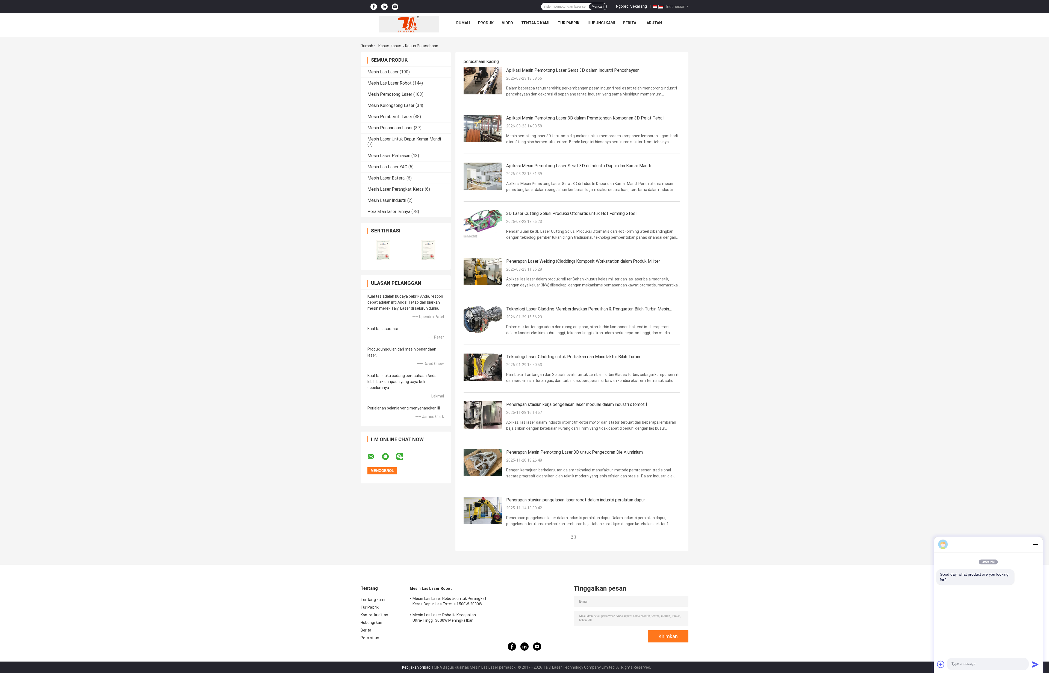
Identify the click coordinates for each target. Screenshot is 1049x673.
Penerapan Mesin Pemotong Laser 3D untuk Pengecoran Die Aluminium (574, 452)
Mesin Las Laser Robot (389, 83)
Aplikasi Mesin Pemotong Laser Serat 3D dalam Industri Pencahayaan (573, 70)
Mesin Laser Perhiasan (388, 155)
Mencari (598, 6)
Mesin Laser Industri (386, 200)
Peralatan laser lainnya (388, 211)
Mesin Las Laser (383, 71)
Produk (486, 23)
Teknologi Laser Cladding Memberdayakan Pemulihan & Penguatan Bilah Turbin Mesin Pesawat (587, 309)
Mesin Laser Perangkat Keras (395, 189)
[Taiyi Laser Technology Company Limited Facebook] (374, 6)
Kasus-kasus (389, 46)
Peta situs (370, 638)
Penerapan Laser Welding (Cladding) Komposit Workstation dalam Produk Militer (583, 261)
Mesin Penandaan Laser (390, 127)
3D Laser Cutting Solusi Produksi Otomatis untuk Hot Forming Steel (571, 213)
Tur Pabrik (568, 23)
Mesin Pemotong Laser (389, 94)
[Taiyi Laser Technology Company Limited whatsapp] (389, 456)
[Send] (1035, 664)
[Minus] (1035, 544)
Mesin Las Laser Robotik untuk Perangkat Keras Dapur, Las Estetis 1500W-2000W (449, 601)
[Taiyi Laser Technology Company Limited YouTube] (395, 6)
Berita (629, 23)
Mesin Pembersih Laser (389, 116)
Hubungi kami (601, 23)
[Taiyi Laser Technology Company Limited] (409, 24)
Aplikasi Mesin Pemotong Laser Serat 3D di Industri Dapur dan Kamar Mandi (578, 165)
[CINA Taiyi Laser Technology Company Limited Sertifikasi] (383, 250)
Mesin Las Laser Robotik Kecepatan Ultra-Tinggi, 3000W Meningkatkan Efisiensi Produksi (444, 618)
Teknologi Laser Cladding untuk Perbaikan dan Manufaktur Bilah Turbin (573, 356)
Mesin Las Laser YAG (387, 166)
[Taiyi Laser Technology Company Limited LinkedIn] (384, 6)
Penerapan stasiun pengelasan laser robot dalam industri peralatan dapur (575, 499)
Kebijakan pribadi (416, 667)
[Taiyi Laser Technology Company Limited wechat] (403, 456)
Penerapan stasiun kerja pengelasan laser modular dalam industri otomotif (576, 404)
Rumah (463, 23)
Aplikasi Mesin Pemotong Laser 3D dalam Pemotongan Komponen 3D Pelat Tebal (585, 118)
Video (507, 23)
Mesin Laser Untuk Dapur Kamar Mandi (404, 139)
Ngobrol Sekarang (631, 6)
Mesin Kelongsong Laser (390, 105)
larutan (653, 23)
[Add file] (941, 664)
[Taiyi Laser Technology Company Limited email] (374, 456)
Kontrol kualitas (374, 615)
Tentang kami (535, 23)
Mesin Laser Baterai (386, 178)
